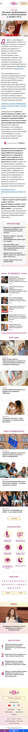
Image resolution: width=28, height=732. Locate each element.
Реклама (19, 718)
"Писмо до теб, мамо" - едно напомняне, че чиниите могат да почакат (13, 420)
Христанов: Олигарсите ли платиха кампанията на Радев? (17, 307)
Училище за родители (23, 3)
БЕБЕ (19, 709)
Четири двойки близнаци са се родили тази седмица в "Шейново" (13, 391)
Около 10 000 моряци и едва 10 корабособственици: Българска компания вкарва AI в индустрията (18, 289)
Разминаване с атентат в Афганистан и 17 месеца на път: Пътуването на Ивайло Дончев (18, 317)
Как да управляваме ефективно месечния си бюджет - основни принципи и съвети (14, 483)
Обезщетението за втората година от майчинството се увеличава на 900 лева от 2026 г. (15, 663)
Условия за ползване (10, 721)
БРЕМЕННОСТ (11, 709)
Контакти (13, 718)
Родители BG (5, 451)
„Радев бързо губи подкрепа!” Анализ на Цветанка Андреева (16, 326)
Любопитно (5, 357)
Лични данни (19, 721)
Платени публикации (14, 723)
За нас (8, 718)
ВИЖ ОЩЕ (14, 518)
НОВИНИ (14, 714)
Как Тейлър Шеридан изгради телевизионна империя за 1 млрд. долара (17, 299)
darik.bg (11, 311)
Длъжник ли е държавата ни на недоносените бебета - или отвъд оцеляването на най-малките (14, 229)
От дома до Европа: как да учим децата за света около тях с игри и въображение (13, 454)
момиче (8, 592)
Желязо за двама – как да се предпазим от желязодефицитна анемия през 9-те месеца (14, 238)
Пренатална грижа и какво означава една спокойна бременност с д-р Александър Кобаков (15, 647)
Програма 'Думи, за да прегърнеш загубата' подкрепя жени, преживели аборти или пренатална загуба (14, 247)
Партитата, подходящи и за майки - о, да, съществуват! (12, 511)
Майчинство (5, 416)
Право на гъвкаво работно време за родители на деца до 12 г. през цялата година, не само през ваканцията (16, 674)
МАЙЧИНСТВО (9, 712)
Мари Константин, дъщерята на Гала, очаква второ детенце (15, 655)
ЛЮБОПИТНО (19, 712)
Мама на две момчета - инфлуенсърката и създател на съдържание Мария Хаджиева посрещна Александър (13, 361)
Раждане (4, 387)
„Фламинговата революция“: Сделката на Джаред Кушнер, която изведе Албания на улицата (18, 279)
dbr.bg (10, 283)
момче (21, 592)
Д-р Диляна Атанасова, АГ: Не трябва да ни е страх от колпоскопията (14, 628)
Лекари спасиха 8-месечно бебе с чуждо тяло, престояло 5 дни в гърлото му (14, 254)
